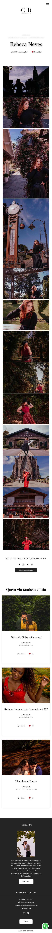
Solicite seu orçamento (26, 570)
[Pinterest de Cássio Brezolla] (28, 913)
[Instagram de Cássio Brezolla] (24, 913)
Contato (26, 921)
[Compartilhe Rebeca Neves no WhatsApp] (23, 564)
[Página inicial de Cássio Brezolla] (26, 10)
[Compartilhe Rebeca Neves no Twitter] (28, 564)
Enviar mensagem (27, 902)
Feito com (26, 931)
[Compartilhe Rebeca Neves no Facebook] (19, 564)
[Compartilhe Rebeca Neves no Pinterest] (32, 564)
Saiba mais (26, 881)
